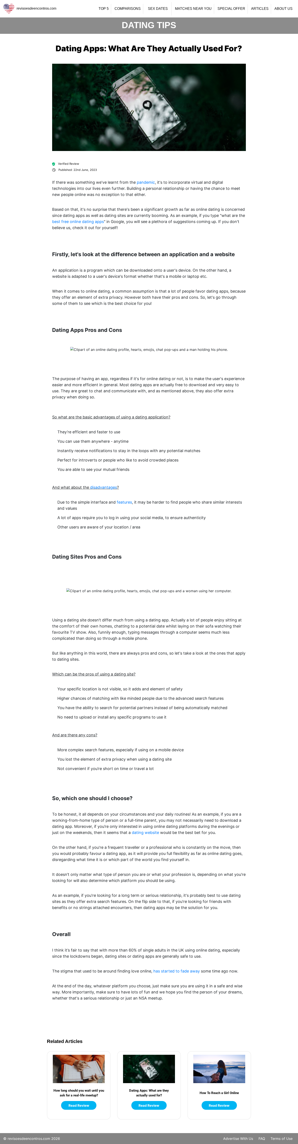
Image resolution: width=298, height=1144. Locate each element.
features (124, 502)
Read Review (79, 1105)
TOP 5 (104, 9)
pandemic (146, 182)
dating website (145, 832)
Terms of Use (282, 1138)
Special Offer (231, 9)
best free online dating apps (78, 221)
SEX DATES (158, 9)
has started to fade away (176, 971)
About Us (283, 9)
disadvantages (103, 487)
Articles (260, 9)
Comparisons (128, 9)
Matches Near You (193, 9)
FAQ (262, 1138)
